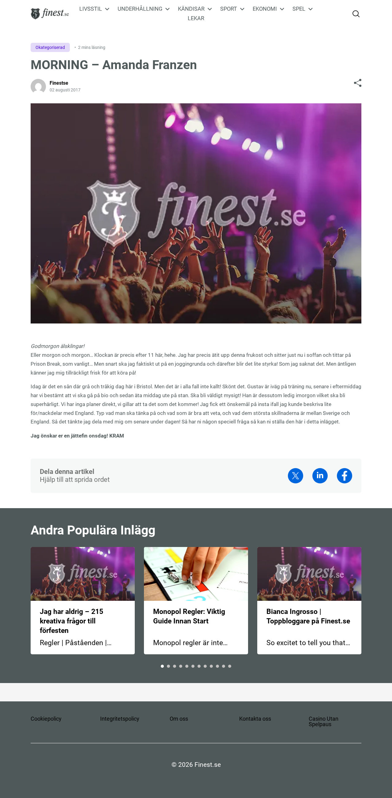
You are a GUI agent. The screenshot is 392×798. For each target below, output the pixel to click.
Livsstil (90, 9)
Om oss (179, 718)
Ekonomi (265, 9)
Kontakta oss (255, 718)
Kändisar (191, 9)
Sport (228, 9)
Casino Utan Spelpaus (323, 721)
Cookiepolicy (46, 718)
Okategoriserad (50, 47)
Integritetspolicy (119, 718)
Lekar (196, 18)
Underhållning (140, 9)
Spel (298, 9)
